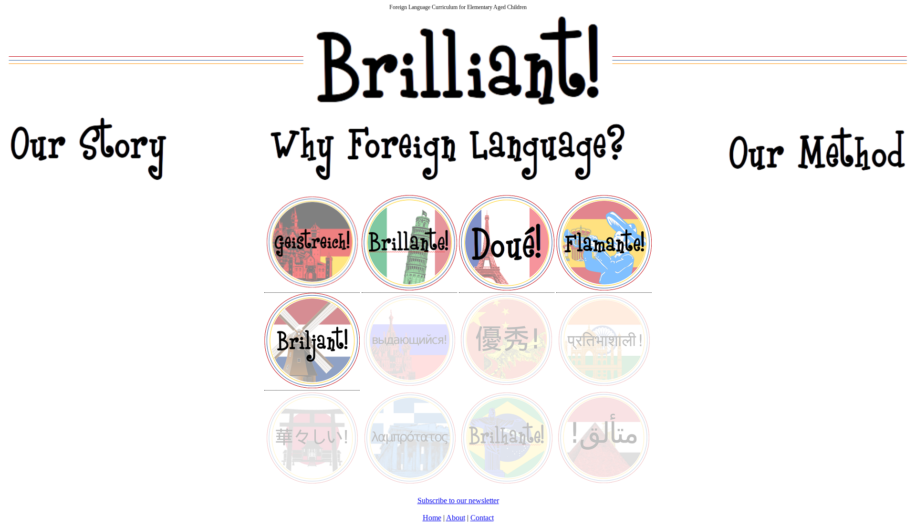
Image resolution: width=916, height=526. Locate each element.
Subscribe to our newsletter (458, 500)
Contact (482, 518)
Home (432, 518)
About (455, 518)
